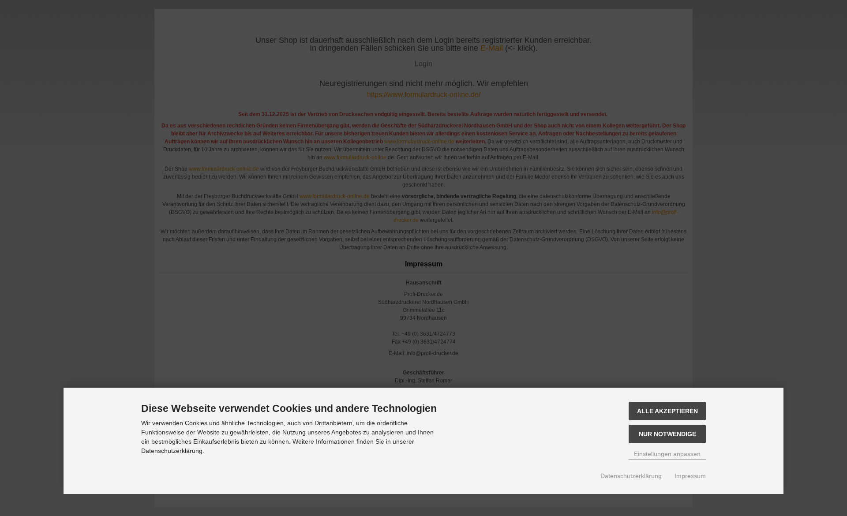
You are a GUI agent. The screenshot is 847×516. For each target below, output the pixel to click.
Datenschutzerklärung (631, 475)
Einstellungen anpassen (667, 453)
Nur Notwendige (667, 433)
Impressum (690, 475)
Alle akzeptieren (667, 411)
